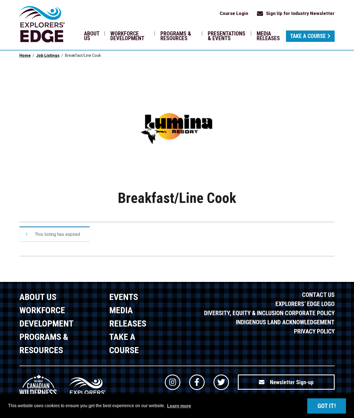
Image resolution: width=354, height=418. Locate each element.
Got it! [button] (326, 405)
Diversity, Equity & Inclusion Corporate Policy (269, 313)
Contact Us (318, 294)
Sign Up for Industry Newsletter (300, 13)
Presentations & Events (226, 36)
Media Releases (268, 36)
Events (123, 297)
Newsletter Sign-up (292, 382)
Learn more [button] (179, 406)
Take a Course (308, 36)
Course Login (234, 13)
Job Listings (47, 55)
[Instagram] (172, 382)
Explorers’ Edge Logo (305, 303)
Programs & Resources (175, 36)
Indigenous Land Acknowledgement (285, 322)
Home (25, 55)
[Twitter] (221, 382)
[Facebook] (197, 382)
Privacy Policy (314, 331)
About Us (91, 36)
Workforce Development (127, 36)
